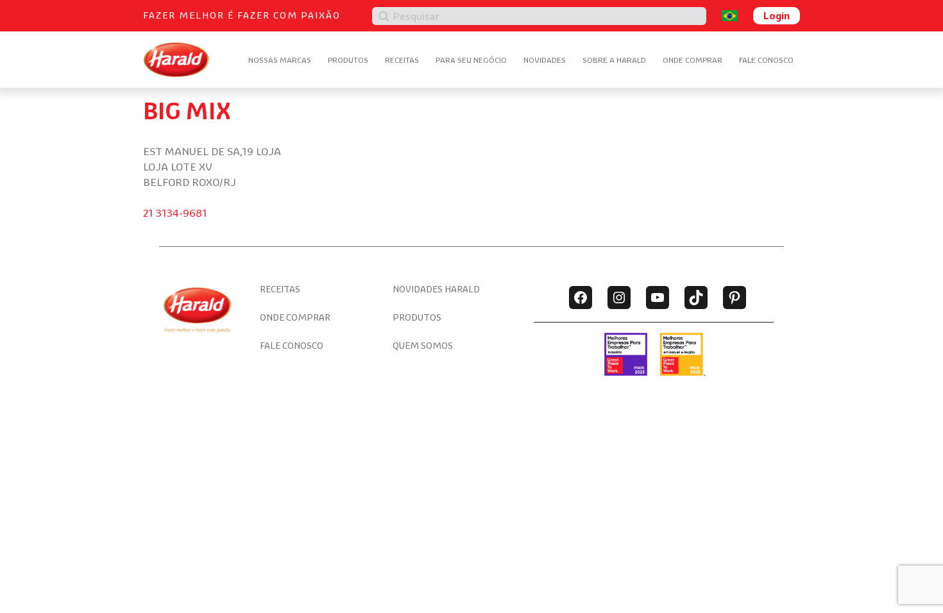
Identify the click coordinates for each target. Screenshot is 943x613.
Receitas (402, 60)
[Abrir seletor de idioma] (730, 15)
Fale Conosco (766, 60)
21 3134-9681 (175, 212)
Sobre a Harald (614, 60)
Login (776, 15)
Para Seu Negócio (471, 60)
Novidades (544, 60)
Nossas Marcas (279, 60)
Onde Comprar (692, 60)
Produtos (348, 60)
